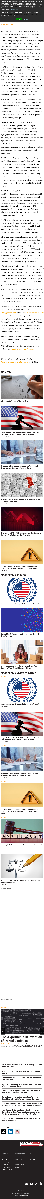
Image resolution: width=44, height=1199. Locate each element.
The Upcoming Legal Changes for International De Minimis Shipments (20, 882)
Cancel (17, 1167)
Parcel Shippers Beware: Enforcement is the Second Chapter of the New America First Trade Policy (21, 567)
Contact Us (5, 1164)
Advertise (4, 1157)
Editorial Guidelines (7, 1169)
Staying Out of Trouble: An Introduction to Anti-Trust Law (21, 846)
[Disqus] (22, 917)
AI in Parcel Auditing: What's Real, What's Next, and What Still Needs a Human (21, 1085)
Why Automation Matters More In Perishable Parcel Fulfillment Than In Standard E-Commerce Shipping (22, 1105)
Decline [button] (26, 19)
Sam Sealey (14, 1047)
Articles (20, 575)
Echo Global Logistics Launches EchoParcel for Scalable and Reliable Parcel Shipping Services (20, 1098)
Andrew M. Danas (8, 24)
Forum (29, 1153)
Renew (17, 1162)
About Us (4, 1159)
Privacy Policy (14, 9)
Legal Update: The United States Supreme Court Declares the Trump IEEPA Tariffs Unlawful (20, 433)
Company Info (5, 1153)
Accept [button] (19, 19)
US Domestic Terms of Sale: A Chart (15, 401)
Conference (31, 1157)
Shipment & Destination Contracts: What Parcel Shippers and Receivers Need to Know (19, 467)
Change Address (19, 1164)
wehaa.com (24, 1195)
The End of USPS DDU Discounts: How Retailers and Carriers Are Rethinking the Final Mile (21, 534)
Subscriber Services (20, 1153)
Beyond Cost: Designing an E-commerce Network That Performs (20, 635)
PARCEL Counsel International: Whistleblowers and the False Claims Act (20, 500)
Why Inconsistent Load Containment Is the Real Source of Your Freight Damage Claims (19, 667)
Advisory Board (32, 1159)
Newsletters (18, 1159)
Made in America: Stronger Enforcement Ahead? (20, 604)
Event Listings (5, 1162)
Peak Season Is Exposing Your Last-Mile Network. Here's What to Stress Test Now (21, 1092)
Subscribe (18, 1157)
